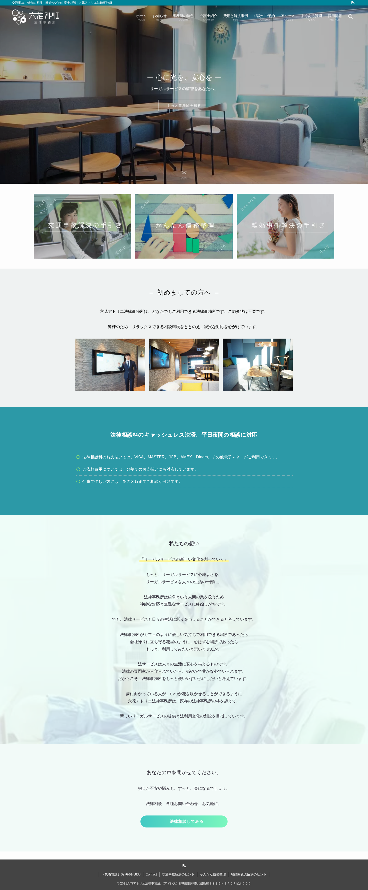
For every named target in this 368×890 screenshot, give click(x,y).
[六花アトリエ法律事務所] (35, 17)
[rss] (352, 3)
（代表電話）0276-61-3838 (120, 874)
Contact (151, 874)
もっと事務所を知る (184, 106)
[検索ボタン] (350, 17)
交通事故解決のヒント (178, 874)
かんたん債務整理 (213, 874)
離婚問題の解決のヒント (249, 874)
